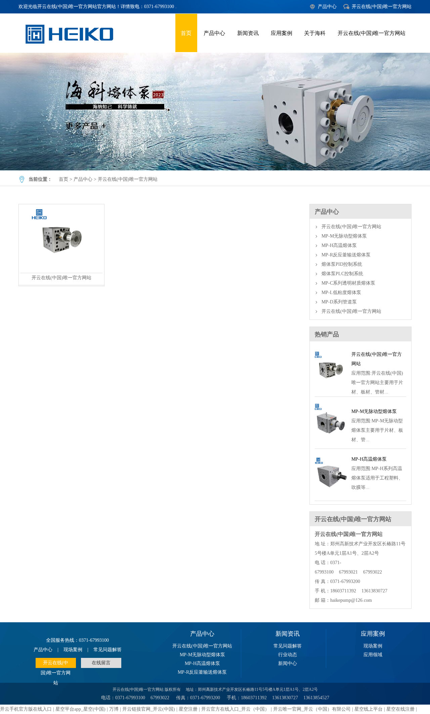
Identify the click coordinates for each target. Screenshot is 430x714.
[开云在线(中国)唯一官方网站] (61, 271)
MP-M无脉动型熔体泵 (344, 236)
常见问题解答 (107, 649)
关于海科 (315, 33)
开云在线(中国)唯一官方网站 (382, 6)
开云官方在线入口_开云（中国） (235, 709)
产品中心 (327, 6)
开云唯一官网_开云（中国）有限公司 (312, 709)
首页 (186, 33)
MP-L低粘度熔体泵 (341, 292)
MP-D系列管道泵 (339, 301)
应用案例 (281, 33)
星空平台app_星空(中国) (80, 709)
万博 (114, 709)
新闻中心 (287, 663)
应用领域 (372, 654)
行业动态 (287, 654)
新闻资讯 (248, 33)
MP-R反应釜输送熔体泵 (346, 254)
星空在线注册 (400, 709)
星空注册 (188, 709)
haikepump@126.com (351, 600)
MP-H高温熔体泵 (339, 245)
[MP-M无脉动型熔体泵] (331, 440)
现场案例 (72, 649)
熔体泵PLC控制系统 (342, 273)
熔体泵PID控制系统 (341, 264)
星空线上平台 (368, 709)
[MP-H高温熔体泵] (331, 492)
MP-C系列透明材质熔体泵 (348, 283)
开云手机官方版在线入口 (26, 709)
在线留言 (101, 662)
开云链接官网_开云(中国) (148, 709)
